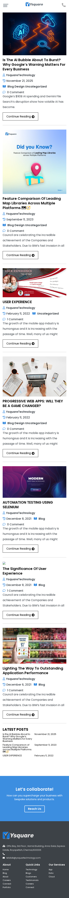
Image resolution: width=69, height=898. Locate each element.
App (50, 869)
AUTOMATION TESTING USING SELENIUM (28, 504)
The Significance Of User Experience (25, 571)
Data (51, 873)
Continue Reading (18, 116)
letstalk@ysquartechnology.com (23, 857)
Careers (7, 880)
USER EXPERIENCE (17, 302)
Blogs (28, 873)
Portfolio (7, 887)
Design (19, 86)
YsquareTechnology (20, 75)
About (5, 876)
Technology (31, 869)
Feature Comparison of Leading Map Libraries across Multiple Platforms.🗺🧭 (32, 203)
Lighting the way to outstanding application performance (33, 670)
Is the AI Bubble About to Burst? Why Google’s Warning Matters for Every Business (34, 64)
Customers (31, 876)
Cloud (52, 876)
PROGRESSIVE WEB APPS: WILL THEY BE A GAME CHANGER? (33, 403)
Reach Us (34, 809)
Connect (7, 883)
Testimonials (32, 880)
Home (5, 869)
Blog (10, 86)
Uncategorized (36, 86)
